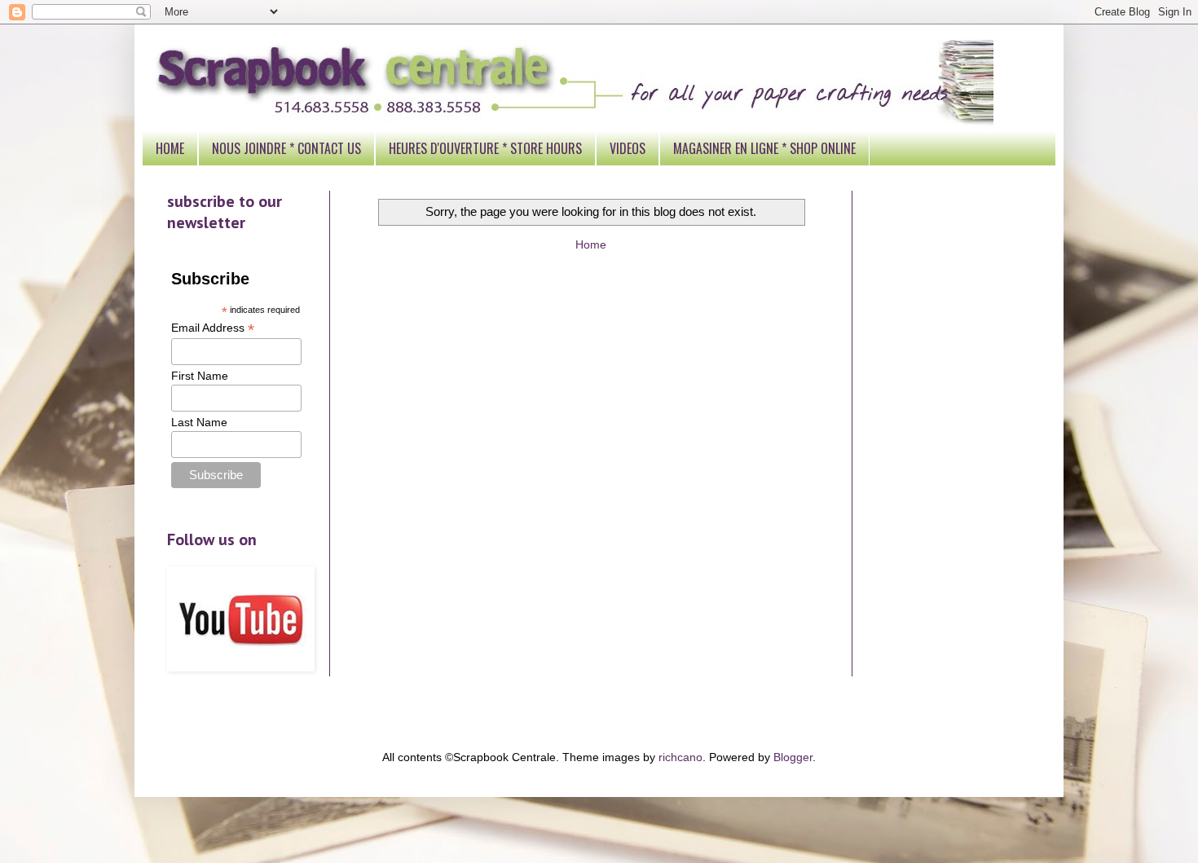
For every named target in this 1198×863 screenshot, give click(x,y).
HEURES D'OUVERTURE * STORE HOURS (485, 148)
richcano (680, 757)
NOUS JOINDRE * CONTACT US (286, 148)
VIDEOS (627, 148)
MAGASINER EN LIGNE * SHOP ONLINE (764, 148)
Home (590, 244)
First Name (199, 375)
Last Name (199, 422)
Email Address (212, 328)
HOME (170, 148)
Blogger (793, 757)
